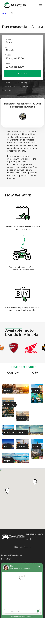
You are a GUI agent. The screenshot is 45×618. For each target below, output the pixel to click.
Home (3, 13)
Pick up (8, 55)
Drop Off (8, 63)
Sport (25, 86)
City (7, 47)
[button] (15, 5)
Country (8, 39)
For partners (6, 559)
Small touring (10, 86)
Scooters (8, 90)
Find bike (22, 74)
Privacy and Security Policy (12, 555)
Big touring (22, 82)
